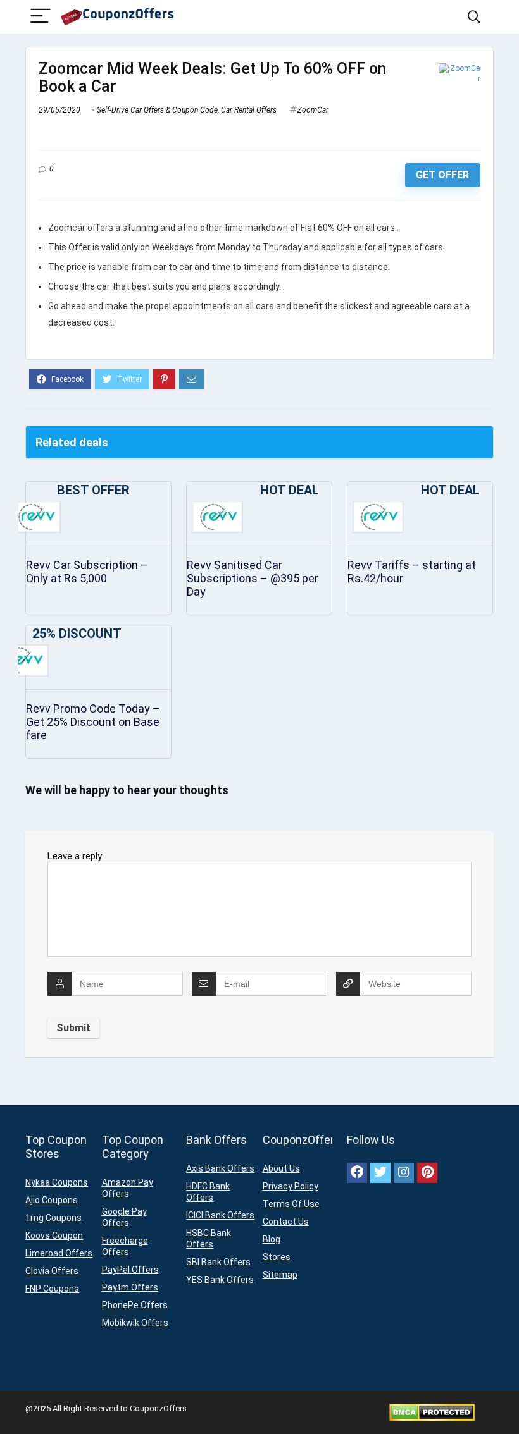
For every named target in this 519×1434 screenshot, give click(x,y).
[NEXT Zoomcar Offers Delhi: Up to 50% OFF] (506, 1402)
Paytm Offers (130, 1287)
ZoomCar (312, 110)
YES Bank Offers (220, 1280)
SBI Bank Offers (218, 1262)
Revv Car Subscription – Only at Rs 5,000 (87, 571)
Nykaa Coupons (56, 1182)
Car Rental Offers (249, 110)
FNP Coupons (52, 1289)
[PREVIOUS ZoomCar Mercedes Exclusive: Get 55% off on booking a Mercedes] (12, 1402)
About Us (281, 1168)
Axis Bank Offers (220, 1168)
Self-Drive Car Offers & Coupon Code (157, 110)
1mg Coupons (53, 1218)
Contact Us (286, 1221)
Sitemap (280, 1275)
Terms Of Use (291, 1204)
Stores (277, 1257)
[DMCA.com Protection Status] (432, 1408)
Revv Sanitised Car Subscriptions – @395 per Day (252, 578)
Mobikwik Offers (135, 1323)
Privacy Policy (290, 1186)
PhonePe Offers (135, 1305)
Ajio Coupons (51, 1200)
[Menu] (40, 17)
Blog (271, 1239)
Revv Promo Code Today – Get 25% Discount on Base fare (93, 722)
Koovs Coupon (54, 1235)
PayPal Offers (130, 1270)
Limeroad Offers (58, 1253)
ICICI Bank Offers (220, 1215)
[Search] (474, 17)
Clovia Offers (51, 1271)
